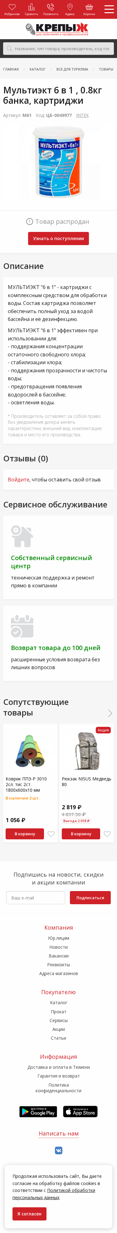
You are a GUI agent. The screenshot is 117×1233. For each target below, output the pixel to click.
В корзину (25, 834)
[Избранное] (51, 834)
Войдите (18, 479)
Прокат (58, 1012)
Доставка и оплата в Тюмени (58, 1067)
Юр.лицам (58, 938)
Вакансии (59, 956)
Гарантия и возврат (58, 1076)
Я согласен (29, 1214)
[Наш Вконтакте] (58, 1151)
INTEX (82, 115)
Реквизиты (58, 965)
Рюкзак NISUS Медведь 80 (86, 781)
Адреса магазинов (58, 973)
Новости (58, 947)
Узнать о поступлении (58, 238)
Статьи (58, 1038)
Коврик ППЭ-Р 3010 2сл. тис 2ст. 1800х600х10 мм (26, 784)
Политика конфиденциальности (58, 1088)
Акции (58, 1029)
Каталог (58, 1002)
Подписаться (90, 897)
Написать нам (59, 1133)
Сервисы (59, 1020)
